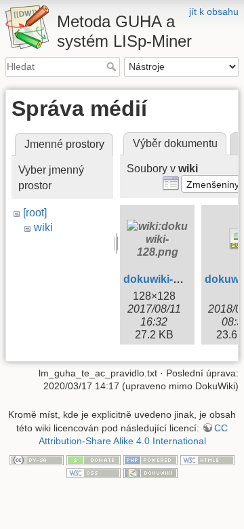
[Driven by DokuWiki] (150, 472)
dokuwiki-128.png (168, 279)
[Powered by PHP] (150, 459)
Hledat (112, 66)
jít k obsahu (214, 11)
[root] (35, 212)
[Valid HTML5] (207, 459)
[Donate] (93, 459)
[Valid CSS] (93, 472)
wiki (43, 227)
